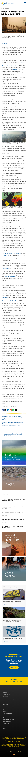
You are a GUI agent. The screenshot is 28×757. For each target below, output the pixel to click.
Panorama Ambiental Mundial (9, 324)
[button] (3, 410)
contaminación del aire (12, 422)
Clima (10, 416)
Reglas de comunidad (7, 713)
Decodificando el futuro (10, 276)
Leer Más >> (4, 501)
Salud (19, 418)
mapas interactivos (16, 69)
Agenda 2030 (6, 255)
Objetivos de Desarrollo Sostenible (12, 253)
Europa (4, 724)
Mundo (3, 423)
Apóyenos (5, 698)
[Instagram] (13, 681)
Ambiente (4, 422)
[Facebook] (6, 681)
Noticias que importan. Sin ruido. (14, 656)
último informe (5, 297)
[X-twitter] (10, 681)
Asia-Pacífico (6, 723)
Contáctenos (5, 696)
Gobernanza (15, 418)
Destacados (20, 422)
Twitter (4, 707)
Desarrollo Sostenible (16, 416)
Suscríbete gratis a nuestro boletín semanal (14, 662)
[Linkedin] (21, 681)
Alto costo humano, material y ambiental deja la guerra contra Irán (13, 602)
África (4, 717)
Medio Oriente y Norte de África (9, 726)
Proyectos (10, 425)
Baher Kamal (5, 43)
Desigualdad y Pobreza (7, 418)
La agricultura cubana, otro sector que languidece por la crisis (13, 620)
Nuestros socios (6, 694)
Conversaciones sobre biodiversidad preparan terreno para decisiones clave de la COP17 (13, 513)
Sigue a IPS (5, 704)
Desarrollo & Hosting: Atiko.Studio (14, 751)
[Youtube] (17, 681)
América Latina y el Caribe (8, 719)
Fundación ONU (6, 268)
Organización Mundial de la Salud (10, 65)
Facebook (5, 709)
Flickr (4, 711)
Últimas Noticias (16, 425)
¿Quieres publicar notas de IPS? (9, 699)
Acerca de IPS (6, 692)
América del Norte (7, 721)
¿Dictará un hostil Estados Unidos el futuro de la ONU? (13, 639)
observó (22, 62)
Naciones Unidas (9, 423)
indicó (3, 357)
